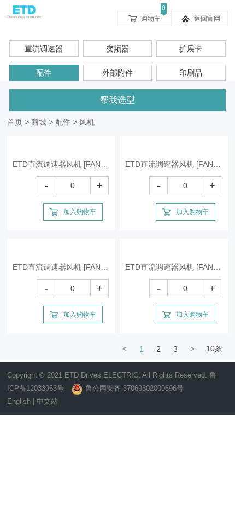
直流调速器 (44, 48)
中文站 (47, 401)
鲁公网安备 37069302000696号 (134, 388)
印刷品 (190, 72)
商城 (38, 122)
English (19, 401)
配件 (43, 72)
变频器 (117, 48)
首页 (14, 122)
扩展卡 (190, 48)
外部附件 (117, 72)
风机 (87, 122)
